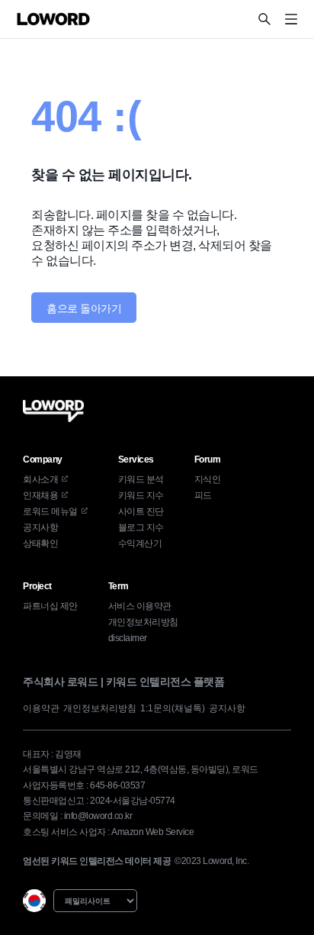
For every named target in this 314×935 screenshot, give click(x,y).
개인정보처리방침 (99, 708)
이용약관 (41, 708)
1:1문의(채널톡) (172, 708)
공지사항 (227, 708)
